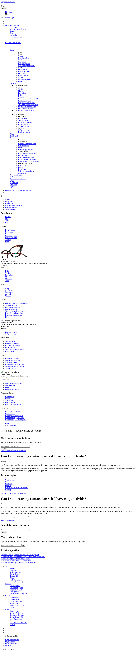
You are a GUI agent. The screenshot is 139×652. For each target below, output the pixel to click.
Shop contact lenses (7, 520)
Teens (7, 221)
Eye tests (13, 112)
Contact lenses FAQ (16, 617)
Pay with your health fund (27, 107)
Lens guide (22, 73)
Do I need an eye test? (12, 345)
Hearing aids (22, 165)
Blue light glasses (24, 58)
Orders (12, 33)
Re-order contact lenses (18, 29)
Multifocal (8, 279)
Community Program (17, 615)
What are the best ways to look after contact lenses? (18, 562)
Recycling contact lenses (26, 103)
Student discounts (16, 580)
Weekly (20, 89)
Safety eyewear (23, 130)
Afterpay (21, 77)
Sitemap (8, 645)
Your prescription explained (14, 349)
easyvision (8, 294)
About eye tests (15, 586)
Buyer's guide (23, 75)
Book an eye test (24, 132)
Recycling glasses (24, 71)
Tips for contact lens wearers (28, 105)
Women (8, 217)
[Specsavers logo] (7, 18)
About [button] (7, 609)
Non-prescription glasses (26, 66)
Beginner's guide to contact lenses (29, 99)
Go (23, 545)
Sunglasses (22, 62)
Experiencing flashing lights (14, 364)
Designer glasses (24, 64)
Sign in (16, 25)
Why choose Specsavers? (27, 144)
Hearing (12, 138)
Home (7, 423)
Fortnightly (22, 93)
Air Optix (8, 290)
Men (6, 219)
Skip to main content (8, 2)
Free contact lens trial (25, 109)
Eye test (8, 486)
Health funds (14, 136)
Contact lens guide (24, 101)
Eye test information (25, 122)
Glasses (12, 50)
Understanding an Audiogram (28, 161)
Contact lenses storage (12, 360)
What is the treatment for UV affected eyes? (16, 561)
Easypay (12, 31)
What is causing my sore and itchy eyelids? (15, 559)
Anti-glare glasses (11, 362)
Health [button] (7, 595)
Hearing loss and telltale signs (28, 153)
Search (3, 4)
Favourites (13, 27)
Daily (20, 95)
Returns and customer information (16, 488)
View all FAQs (23, 126)
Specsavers (9, 292)
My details (13, 35)
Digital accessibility (12, 640)
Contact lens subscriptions (18, 593)
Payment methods (16, 37)
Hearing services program (27, 157)
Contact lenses (14, 83)
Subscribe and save (11, 305)
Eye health (8, 484)
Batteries (21, 167)
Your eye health (23, 120)
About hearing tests (16, 588)
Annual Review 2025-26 (18, 623)
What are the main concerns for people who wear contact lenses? (23, 557)
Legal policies (10, 642)
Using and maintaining (26, 171)
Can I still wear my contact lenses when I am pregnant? (20, 555)
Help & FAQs (11, 425)
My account (14, 183)
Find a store (9, 12)
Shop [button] (7, 566)
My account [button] (9, 25)
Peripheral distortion (12, 358)
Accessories (22, 173)
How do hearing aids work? (27, 159)
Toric (7, 281)
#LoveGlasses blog (24, 79)
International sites (11, 644)
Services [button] (8, 584)
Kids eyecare (22, 118)
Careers (12, 625)
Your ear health (15, 599)
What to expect (23, 146)
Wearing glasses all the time (14, 366)
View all (21, 97)
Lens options (22, 70)
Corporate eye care (16, 590)
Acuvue (8, 288)
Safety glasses (23, 60)
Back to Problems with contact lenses (13, 451)
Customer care (14, 611)
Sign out (12, 39)
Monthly (21, 91)
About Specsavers (16, 619)
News (12, 621)
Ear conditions (23, 155)
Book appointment (16, 175)
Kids (6, 223)
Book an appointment (25, 149)
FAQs (20, 81)
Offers (12, 134)
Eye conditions (23, 124)
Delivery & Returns (16, 613)
